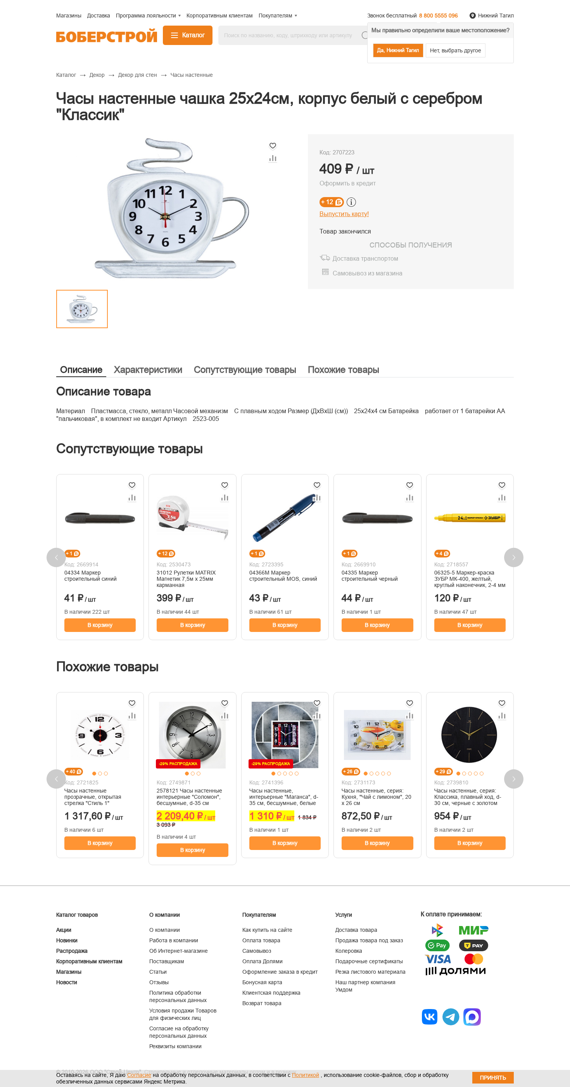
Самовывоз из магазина (367, 273)
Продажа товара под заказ (369, 940)
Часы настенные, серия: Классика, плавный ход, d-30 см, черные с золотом (467, 797)
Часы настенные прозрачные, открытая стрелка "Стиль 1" (92, 797)
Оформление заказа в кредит (280, 972)
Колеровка (348, 951)
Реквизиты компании (175, 1046)
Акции (63, 930)
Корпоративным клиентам (89, 961)
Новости (66, 982)
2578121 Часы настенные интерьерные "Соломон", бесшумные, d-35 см (189, 797)
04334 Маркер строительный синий (90, 575)
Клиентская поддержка (271, 993)
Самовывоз (256, 951)
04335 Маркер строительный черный (370, 575)
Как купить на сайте (267, 930)
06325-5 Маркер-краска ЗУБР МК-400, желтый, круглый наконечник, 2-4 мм (470, 578)
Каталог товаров (77, 915)
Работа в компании (173, 940)
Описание (81, 369)
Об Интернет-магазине (178, 951)
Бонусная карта (262, 982)
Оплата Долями (262, 961)
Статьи (158, 972)
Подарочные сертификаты (369, 961)
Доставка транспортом (365, 258)
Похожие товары (343, 369)
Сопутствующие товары (245, 369)
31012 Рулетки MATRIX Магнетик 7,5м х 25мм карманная (186, 578)
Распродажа (72, 951)
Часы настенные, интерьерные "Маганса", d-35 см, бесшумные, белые (283, 797)
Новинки (67, 940)
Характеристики (148, 369)
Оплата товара (261, 940)
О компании (164, 930)
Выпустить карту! (344, 214)
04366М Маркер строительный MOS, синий (283, 575)
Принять (493, 1078)
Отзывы (159, 982)
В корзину (100, 625)
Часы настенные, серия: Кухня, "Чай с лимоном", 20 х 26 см (376, 797)
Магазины (68, 972)
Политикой (305, 1075)
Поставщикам (166, 961)
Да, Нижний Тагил (398, 50)
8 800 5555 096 (438, 15)
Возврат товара (262, 1003)
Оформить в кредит (348, 183)
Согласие (139, 1075)
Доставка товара (356, 930)
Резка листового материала (370, 972)
